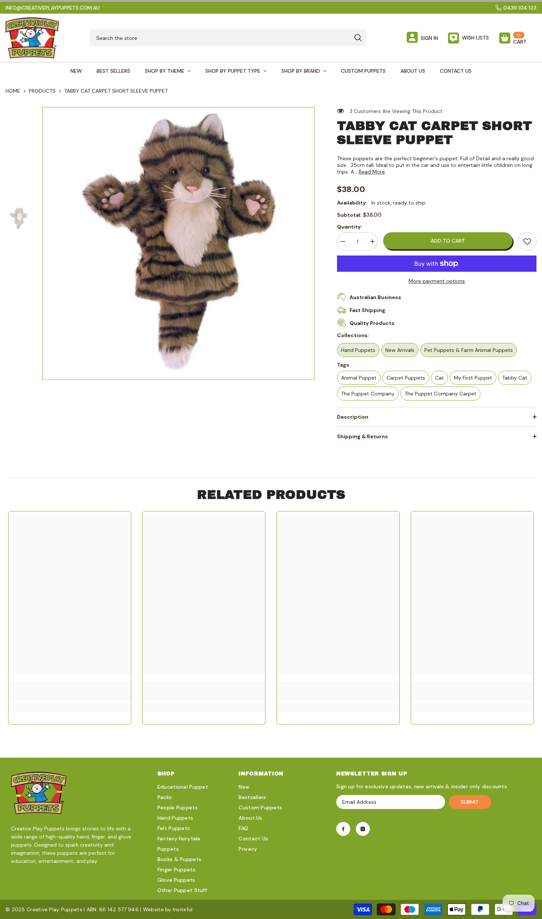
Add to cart (448, 240)
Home (13, 91)
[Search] (228, 38)
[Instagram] (363, 829)
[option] (179, 243)
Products (42, 91)
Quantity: (349, 226)
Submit (470, 802)
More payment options (437, 281)
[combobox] (220, 38)
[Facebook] (343, 829)
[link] (527, 241)
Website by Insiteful (168, 909)
